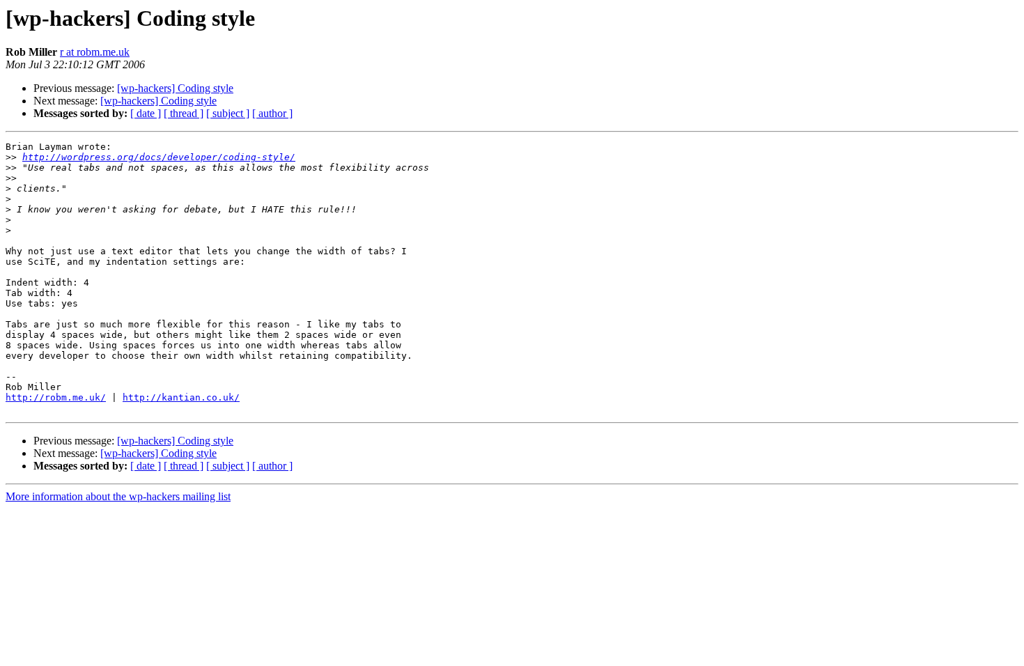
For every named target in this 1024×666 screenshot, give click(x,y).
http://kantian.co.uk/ (181, 397)
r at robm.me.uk (95, 52)
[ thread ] (183, 113)
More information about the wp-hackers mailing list (118, 496)
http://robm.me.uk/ (56, 397)
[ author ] (272, 113)
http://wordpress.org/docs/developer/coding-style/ (158, 157)
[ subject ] (227, 113)
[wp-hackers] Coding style (175, 88)
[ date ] (145, 113)
